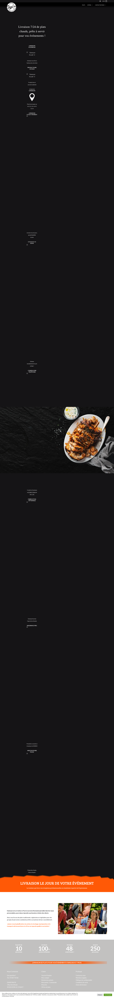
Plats (83, 5)
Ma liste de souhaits (47, 980)
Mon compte (45, 978)
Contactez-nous (99, 5)
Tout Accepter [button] (108, 994)
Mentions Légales (81, 978)
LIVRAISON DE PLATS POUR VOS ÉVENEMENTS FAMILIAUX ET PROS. (57, 963)
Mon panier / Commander (49, 982)
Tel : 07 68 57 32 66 (12, 978)
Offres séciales (45, 987)
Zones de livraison (81, 985)
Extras (89, 5)
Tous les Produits (46, 975)
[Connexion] (100, 1)
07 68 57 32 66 (32, 492)
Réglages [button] (100, 994)
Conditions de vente (82, 982)
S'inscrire (44, 985)
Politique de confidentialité (84, 980)
